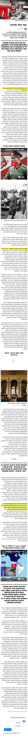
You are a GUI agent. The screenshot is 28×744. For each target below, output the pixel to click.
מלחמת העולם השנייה (22, 711)
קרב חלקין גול (18, 110)
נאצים (9, 711)
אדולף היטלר (13, 711)
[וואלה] (21, 2)
